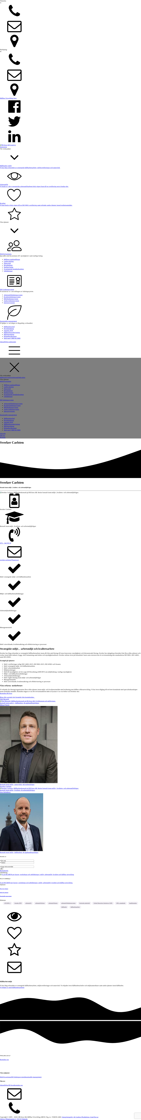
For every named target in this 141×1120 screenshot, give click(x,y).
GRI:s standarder (120, 903)
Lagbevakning (9, 261)
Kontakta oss (4, 1060)
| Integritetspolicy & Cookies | (71, 1117)
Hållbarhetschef (9, 327)
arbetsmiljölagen (53, 903)
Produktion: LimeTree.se (90, 1117)
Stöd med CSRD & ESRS (12, 338)
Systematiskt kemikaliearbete (14, 269)
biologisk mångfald (84, 903)
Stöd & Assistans (6, 254)
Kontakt (13, 342)
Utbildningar (8, 271)
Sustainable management (8, 321)
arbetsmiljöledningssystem (68, 903)
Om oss (8, 342)
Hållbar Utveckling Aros (8, 98)
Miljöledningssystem (11, 299)
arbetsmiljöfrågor (40, 903)
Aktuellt (3, 342)
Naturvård (7, 263)
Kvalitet (22, 377)
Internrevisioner (9, 303)
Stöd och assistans (4, 892)
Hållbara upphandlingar (12, 259)
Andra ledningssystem (11, 301)
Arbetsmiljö (16, 377)
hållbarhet (64, 907)
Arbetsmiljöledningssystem (13, 295)
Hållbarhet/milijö (6, 377)
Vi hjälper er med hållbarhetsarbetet (12, 987)
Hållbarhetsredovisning (12, 332)
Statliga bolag (8, 267)
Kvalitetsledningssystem (12, 297)
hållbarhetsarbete (75, 907)
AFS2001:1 (7, 903)
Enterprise (3, 147)
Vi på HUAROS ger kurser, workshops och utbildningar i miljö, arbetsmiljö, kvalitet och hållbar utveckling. (36, 883)
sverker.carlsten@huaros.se (9, 560)
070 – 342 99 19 (5, 543)
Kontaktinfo (4, 871)
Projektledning (9, 329)
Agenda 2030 (8, 330)
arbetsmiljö (28, 903)
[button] (70, 11)
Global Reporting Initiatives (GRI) (103, 903)
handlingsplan (133, 903)
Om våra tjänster (4, 888)
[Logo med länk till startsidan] (8, 145)
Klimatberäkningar (10, 336)
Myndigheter (8, 265)
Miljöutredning (9, 334)
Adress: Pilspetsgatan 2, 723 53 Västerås (14, 1119)
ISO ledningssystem (7, 400)
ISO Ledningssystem (7, 289)
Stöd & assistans (5, 381)
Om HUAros (10, 1085)
